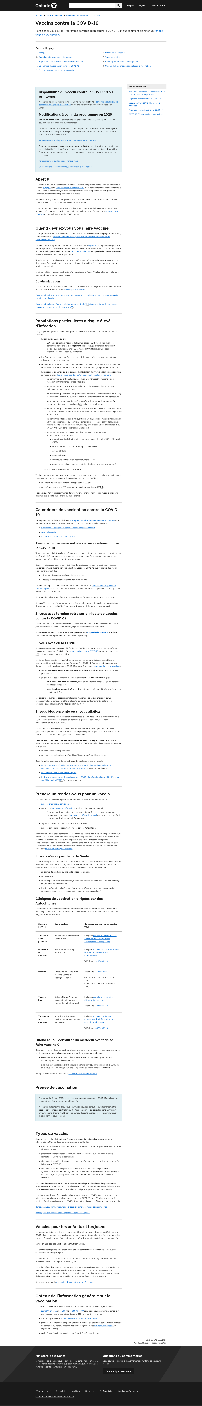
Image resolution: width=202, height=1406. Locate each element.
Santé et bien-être (54, 15)
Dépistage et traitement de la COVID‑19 (145, 98)
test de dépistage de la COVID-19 (83, 651)
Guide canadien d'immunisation (83, 1073)
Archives (76, 1391)
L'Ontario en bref (43, 1391)
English (130, 5)
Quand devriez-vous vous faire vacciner (56, 57)
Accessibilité (61, 1391)
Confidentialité (106, 1391)
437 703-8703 (102, 1028)
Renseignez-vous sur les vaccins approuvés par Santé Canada (63, 1212)
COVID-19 (96, 15)
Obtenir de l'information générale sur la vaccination (128, 66)
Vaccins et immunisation (77, 15)
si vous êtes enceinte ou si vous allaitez (58, 536)
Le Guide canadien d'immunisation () (58, 772)
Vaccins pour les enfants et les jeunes (121, 61)
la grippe (46, 187)
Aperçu (42, 52)
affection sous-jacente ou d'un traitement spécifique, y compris (83, 375)
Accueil (39, 15)
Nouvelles (89, 1391)
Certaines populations (80, 251)
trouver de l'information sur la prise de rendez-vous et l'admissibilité (101, 952)
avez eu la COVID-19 (49, 532)
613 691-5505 (102, 971)
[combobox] (95, 5)
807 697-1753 (102, 1005)
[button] (118, 5)
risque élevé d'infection (97, 632)
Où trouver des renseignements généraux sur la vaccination (65, 166)
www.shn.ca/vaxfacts (103, 1325)
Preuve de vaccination (115, 52)
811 (63, 1311)
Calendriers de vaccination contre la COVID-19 (59, 66)
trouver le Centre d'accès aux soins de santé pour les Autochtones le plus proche (100, 938)
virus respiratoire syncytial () (70, 187)
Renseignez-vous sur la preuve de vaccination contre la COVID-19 (67, 140)
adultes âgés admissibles (74, 289)
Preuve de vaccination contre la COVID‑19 (146, 110)
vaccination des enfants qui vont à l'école (74, 1282)
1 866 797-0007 (77, 1311)
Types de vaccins (112, 57)
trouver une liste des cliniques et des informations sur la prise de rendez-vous (100, 1019)
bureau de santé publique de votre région (79, 1318)
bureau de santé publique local (83, 815)
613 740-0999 (102, 961)
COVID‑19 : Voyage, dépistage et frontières (146, 114)
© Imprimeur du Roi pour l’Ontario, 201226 (55, 1396)
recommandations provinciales (106, 666)
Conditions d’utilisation (128, 1391)
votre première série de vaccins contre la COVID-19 (92, 520)
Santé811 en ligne (49, 1311)
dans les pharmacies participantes (56, 804)
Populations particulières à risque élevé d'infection (61, 61)
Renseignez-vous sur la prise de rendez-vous (58, 161)
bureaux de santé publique (63, 808)
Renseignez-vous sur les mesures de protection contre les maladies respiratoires (71, 1207)
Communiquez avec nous (118, 1371)
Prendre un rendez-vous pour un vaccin (56, 70)
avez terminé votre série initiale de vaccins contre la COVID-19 (68, 527)
